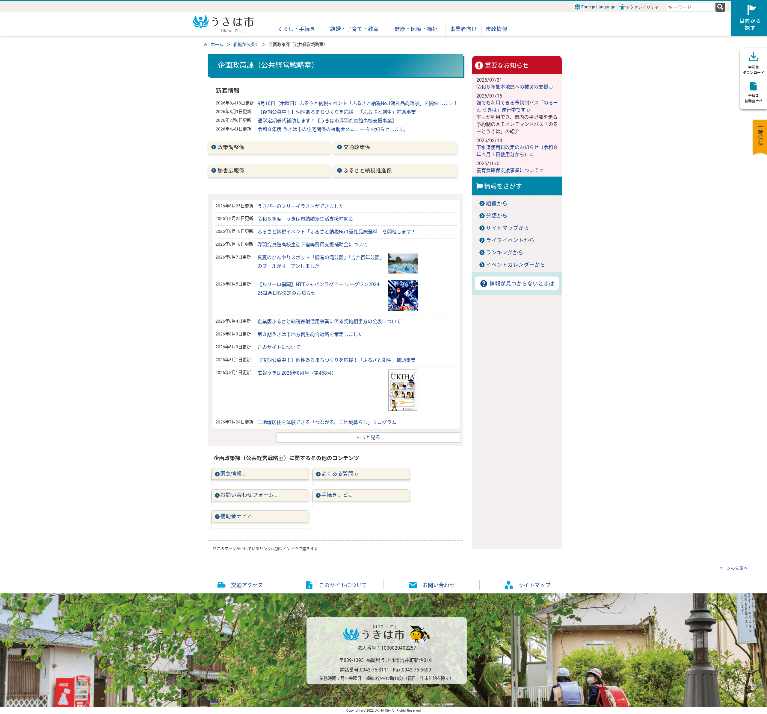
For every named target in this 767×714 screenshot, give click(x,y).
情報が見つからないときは (521, 284)
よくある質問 (338, 474)
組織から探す (246, 44)
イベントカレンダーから (515, 265)
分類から (497, 216)
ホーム (217, 44)
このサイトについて (279, 347)
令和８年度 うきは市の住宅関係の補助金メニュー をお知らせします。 (333, 129)
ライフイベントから (510, 240)
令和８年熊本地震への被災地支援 (512, 87)
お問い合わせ (438, 585)
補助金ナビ (234, 516)
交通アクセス (247, 585)
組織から (497, 203)
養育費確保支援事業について (508, 170)
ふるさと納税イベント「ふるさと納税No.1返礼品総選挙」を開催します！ (336, 232)
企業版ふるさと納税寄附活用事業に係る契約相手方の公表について (329, 321)
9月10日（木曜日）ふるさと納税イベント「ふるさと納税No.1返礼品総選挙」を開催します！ (358, 103)
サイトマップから (507, 228)
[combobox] (690, 7)
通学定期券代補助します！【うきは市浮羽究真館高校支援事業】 (327, 121)
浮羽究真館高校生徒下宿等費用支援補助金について (312, 244)
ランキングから (504, 253)
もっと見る (368, 437)
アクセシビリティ (642, 7)
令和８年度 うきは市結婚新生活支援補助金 (305, 219)
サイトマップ (534, 585)
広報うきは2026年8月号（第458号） (296, 373)
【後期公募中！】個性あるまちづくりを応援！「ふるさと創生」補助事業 (337, 112)
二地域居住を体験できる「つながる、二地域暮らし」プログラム (326, 422)
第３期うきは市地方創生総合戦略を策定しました (310, 334)
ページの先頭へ (733, 568)
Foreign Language (597, 7)
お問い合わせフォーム (247, 495)
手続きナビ (335, 495)
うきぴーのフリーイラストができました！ (302, 206)
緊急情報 (231, 474)
